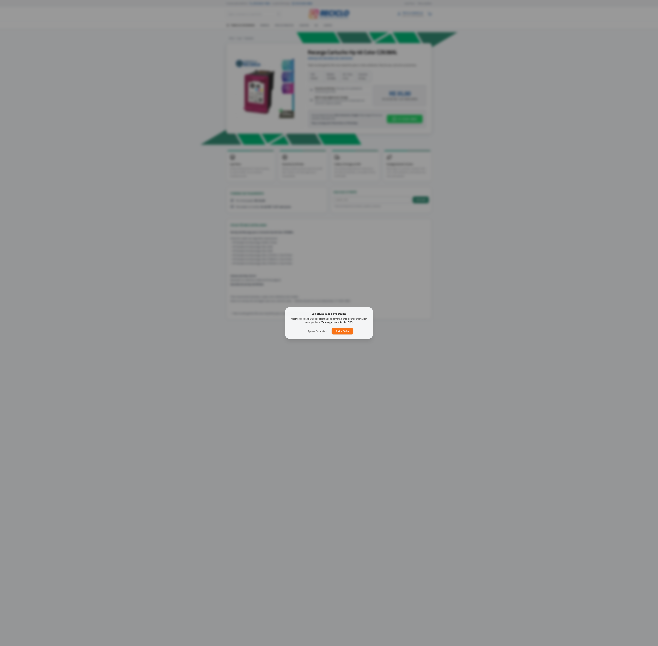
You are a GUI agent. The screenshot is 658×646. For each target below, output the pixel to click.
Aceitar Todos (342, 331)
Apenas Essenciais (317, 331)
